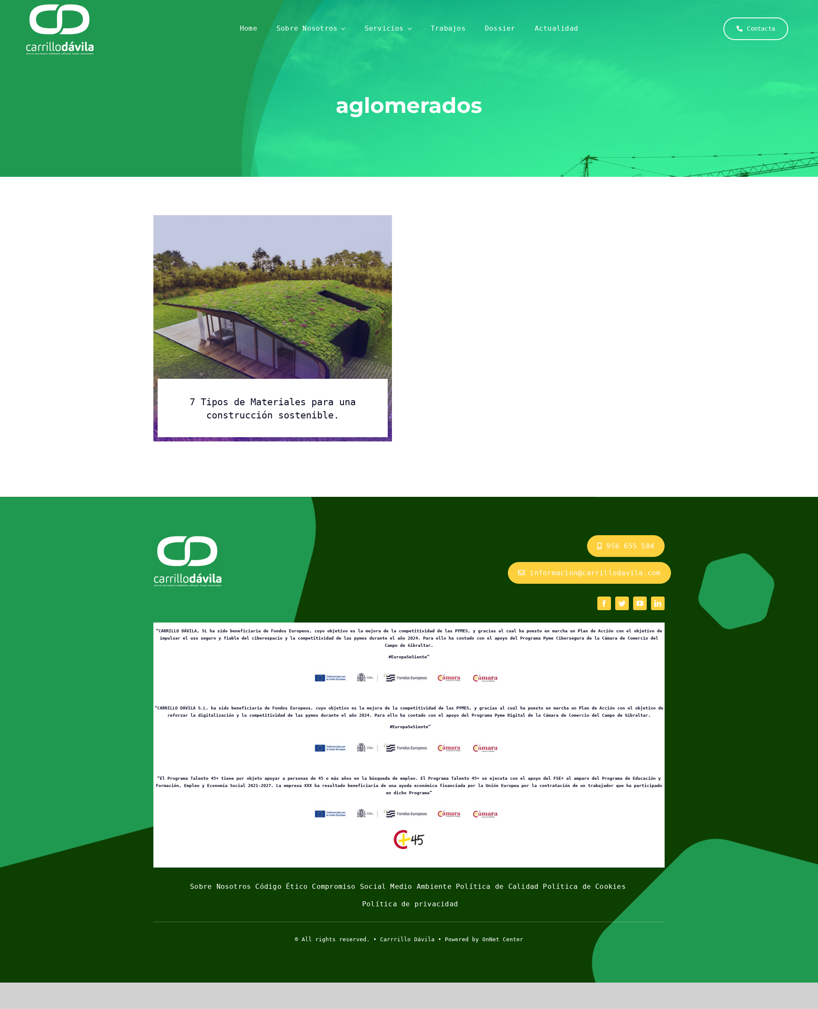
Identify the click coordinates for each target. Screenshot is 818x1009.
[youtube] (640, 603)
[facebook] (604, 603)
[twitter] (622, 603)
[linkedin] (658, 603)
